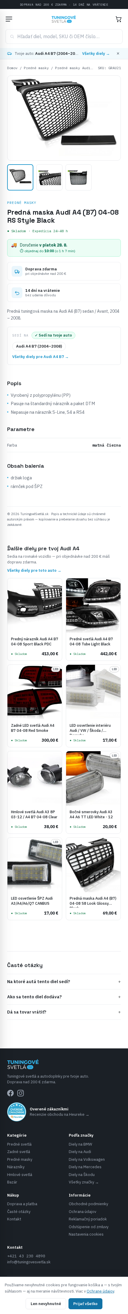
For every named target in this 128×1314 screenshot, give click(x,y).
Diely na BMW (80, 1144)
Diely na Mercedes (85, 1166)
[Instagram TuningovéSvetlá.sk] (20, 1093)
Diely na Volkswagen (87, 1159)
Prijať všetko (85, 1303)
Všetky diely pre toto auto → (34, 570)
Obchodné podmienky (88, 1203)
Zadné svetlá (18, 1151)
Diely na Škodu (82, 1174)
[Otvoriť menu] (8, 19)
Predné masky (36, 68)
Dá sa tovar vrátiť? (64, 1012)
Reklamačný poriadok (88, 1219)
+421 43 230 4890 (26, 1256)
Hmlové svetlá (19, 1174)
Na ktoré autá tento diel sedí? (64, 981)
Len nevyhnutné (46, 1303)
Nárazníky (15, 1166)
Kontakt (14, 1219)
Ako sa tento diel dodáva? (64, 997)
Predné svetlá (19, 1144)
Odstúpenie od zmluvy (88, 1226)
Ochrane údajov (100, 1291)
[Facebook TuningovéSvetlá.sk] (10, 1093)
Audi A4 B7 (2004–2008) (39, 346)
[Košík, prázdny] (118, 19)
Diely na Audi (80, 1151)
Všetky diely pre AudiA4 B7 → (40, 356)
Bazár (12, 1182)
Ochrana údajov (82, 1211)
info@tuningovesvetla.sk (29, 1262)
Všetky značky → (84, 1182)
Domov (12, 68)
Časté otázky (18, 1211)
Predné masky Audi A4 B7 (79, 68)
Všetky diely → (96, 53)
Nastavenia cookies (86, 1234)
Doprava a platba (22, 1203)
